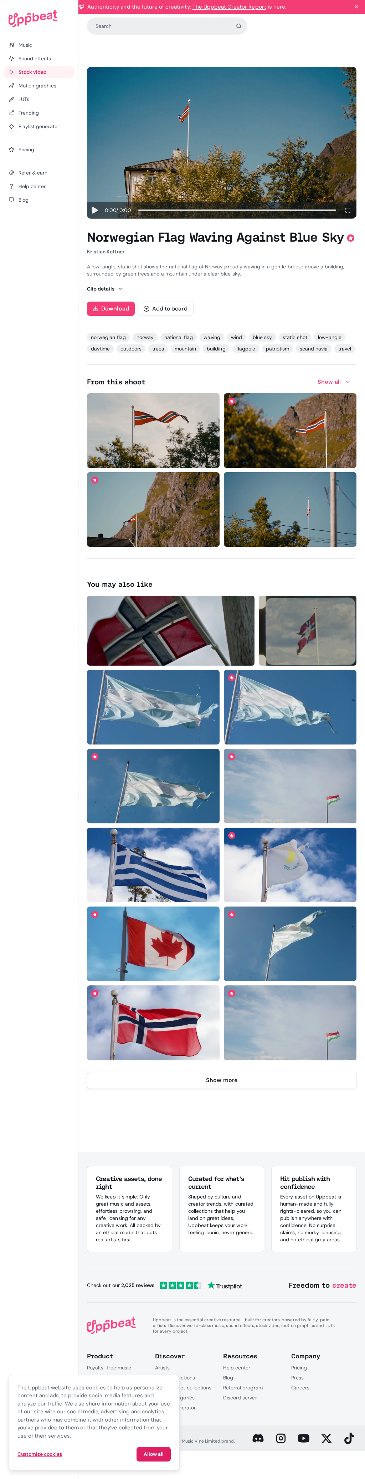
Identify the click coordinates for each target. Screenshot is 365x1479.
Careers (300, 1387)
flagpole (245, 348)
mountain (185, 348)
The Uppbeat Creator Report (229, 6)
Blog (228, 1377)
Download (115, 308)
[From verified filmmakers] (160, 457)
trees (158, 348)
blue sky (262, 337)
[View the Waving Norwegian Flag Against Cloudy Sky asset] (307, 630)
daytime (100, 348)
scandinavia (313, 348)
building (216, 348)
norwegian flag (108, 337)
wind (236, 337)
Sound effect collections (183, 1387)
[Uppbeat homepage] (39, 18)
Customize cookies (39, 1454)
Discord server (240, 1397)
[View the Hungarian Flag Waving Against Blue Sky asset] (290, 786)
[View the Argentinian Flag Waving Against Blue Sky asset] (153, 786)
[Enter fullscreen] (348, 210)
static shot (295, 337)
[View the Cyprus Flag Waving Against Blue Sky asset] (290, 865)
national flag (178, 337)
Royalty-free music (109, 1367)
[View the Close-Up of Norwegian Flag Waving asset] (170, 630)
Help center (236, 1367)
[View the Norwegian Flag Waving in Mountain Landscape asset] (290, 430)
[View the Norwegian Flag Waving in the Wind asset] (153, 430)
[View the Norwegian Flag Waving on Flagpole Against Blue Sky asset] (290, 509)
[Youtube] (303, 1438)
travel (344, 348)
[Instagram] (281, 1438)
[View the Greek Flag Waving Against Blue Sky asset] (153, 865)
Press (297, 1377)
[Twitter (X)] (326, 1438)
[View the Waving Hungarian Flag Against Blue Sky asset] (290, 1022)
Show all (329, 381)
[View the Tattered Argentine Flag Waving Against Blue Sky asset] (290, 943)
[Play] (94, 210)
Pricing (299, 1367)
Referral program (243, 1387)
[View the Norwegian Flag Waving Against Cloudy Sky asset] (153, 1022)
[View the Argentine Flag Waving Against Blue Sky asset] (153, 707)
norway (145, 337)
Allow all (154, 1454)
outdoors (130, 348)
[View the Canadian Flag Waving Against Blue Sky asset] (153, 943)
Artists (162, 1367)
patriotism (277, 348)
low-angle (329, 337)
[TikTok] (349, 1438)
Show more (221, 1080)
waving (212, 337)
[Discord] (258, 1438)
